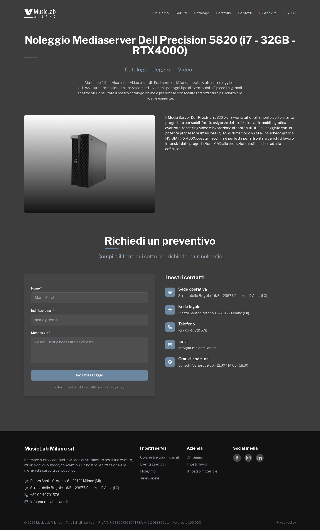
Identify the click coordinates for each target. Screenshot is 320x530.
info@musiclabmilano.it (197, 348)
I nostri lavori (198, 464)
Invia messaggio (89, 375)
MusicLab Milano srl (49, 448)
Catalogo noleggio (147, 69)
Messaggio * (40, 333)
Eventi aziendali (153, 464)
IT (284, 13)
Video (185, 69)
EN (293, 13)
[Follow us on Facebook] (237, 458)
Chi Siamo (195, 457)
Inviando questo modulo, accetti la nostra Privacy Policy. (89, 387)
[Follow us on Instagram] (248, 458)
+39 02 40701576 (192, 330)
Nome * (36, 288)
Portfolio (223, 13)
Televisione (149, 478)
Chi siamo (161, 13)
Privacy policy (286, 522)
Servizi (181, 13)
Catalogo (201, 13)
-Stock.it (267, 13)
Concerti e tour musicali (160, 457)
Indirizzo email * (42, 310)
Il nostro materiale (202, 471)
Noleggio (148, 471)
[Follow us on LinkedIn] (260, 458)
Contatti (245, 13)
